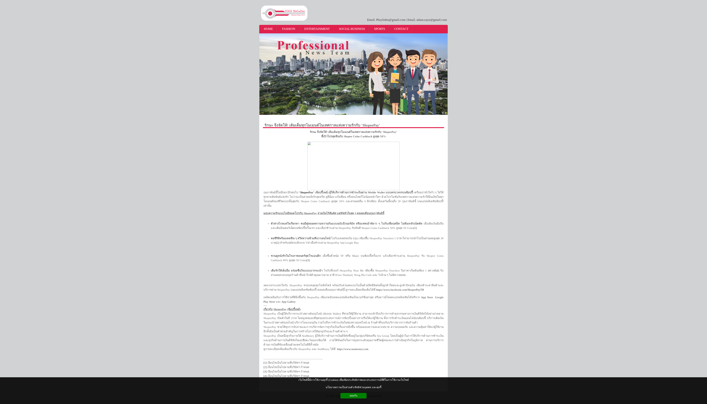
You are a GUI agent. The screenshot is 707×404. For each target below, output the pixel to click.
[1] (415, 228)
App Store (427, 297)
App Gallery (289, 301)
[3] (308, 260)
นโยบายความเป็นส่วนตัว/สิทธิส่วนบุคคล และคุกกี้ (353, 387)
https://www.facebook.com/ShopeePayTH (400, 289)
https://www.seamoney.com (352, 349)
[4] (437, 270)
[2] (277, 242)
